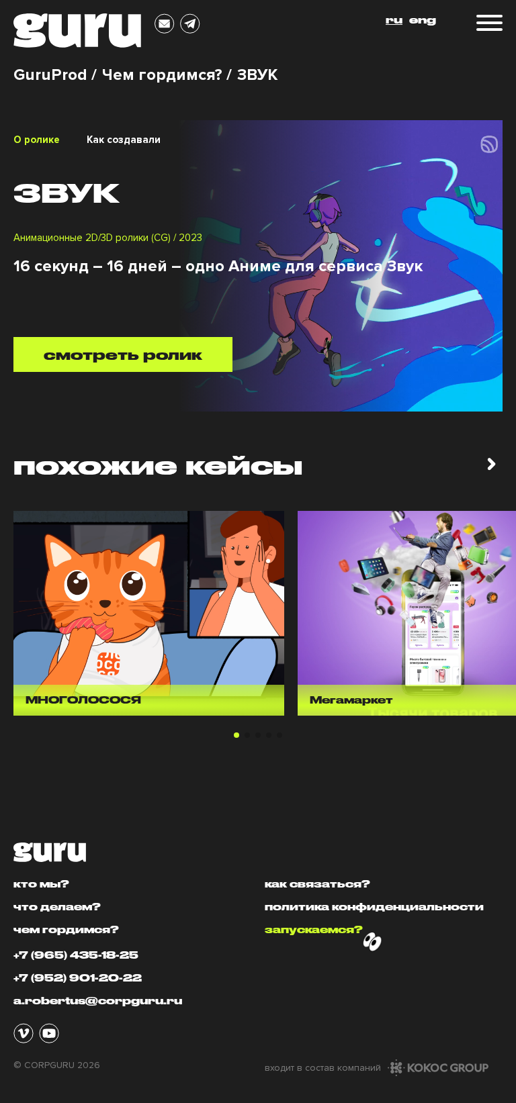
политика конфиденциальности (374, 906)
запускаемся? (314, 929)
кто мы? (41, 884)
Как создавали (124, 140)
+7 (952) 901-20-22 (77, 978)
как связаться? (317, 884)
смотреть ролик (123, 354)
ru (394, 19)
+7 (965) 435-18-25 (75, 955)
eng (422, 19)
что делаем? (57, 906)
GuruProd (50, 75)
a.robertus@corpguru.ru (97, 1000)
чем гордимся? (66, 929)
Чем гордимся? (162, 75)
